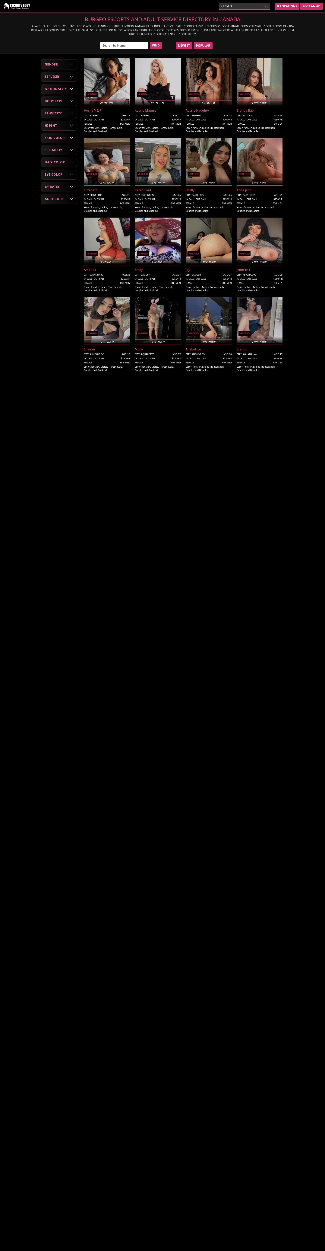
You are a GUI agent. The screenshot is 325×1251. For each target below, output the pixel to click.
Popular (203, 45)
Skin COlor (55, 138)
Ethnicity (53, 113)
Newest (184, 45)
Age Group (54, 199)
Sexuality (53, 150)
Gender (51, 64)
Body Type (54, 101)
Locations (288, 6)
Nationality (56, 89)
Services (52, 76)
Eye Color (54, 174)
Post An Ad (311, 6)
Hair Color (55, 162)
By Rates (52, 186)
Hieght (51, 125)
